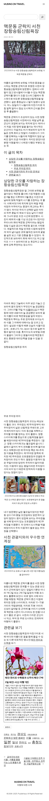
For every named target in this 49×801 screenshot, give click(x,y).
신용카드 (36, 738)
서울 (28, 737)
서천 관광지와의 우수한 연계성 (24, 171)
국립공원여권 (32, 734)
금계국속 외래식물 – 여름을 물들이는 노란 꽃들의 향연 (12, 761)
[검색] (42, 17)
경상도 (21, 734)
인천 (42, 738)
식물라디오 (31, 309)
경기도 (13, 734)
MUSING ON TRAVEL (14, 3)
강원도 (6, 734)
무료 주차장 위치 (22, 168)
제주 (29, 743)
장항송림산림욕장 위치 (25, 165)
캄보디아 (8, 746)
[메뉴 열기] (43, 4)
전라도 (23, 742)
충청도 (7, 727)
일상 (15, 742)
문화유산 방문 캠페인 (14, 737)
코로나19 (18, 746)
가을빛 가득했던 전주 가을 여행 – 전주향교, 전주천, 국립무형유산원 (34, 761)
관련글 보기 (14, 174)
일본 (7, 741)
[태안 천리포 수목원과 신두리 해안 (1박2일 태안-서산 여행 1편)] (24, 684)
